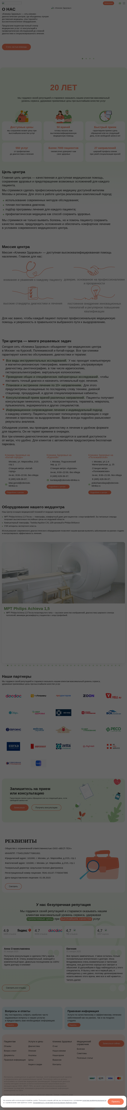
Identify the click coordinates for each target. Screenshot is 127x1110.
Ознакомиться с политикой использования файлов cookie (55, 1103)
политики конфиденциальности (94, 1100)
